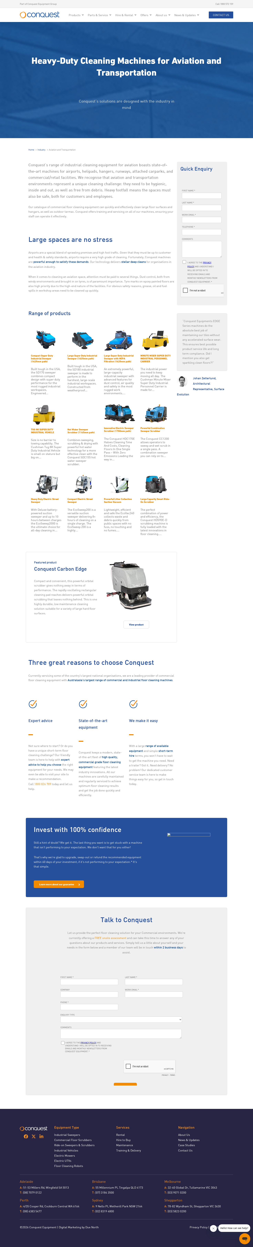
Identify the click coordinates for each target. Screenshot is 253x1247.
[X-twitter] (33, 1136)
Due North (92, 1227)
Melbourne (172, 1181)
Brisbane (99, 1181)
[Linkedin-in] (41, 1136)
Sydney (97, 1200)
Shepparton (173, 1200)
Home (31, 149)
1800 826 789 (42, 784)
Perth (24, 1200)
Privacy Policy (199, 1227)
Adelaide (26, 1181)
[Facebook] (26, 1136)
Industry (41, 149)
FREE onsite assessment (110, 938)
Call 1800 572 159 (224, 3)
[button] (76, 15)
